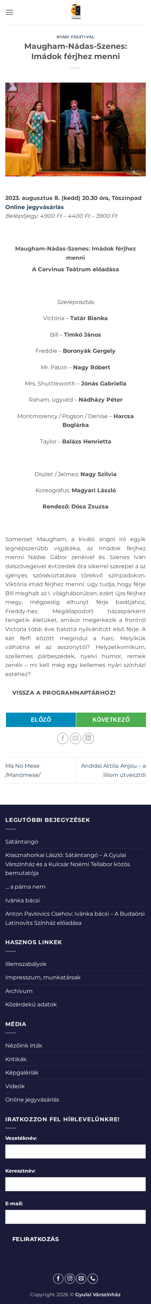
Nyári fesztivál (75, 36)
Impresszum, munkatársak (43, 977)
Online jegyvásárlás (32, 1099)
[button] (9, 12)
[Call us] (92, 1278)
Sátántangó (21, 841)
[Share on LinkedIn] (88, 738)
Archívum (19, 991)
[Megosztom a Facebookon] (62, 738)
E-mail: (14, 1203)
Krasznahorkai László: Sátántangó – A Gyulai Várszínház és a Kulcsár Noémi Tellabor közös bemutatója (67, 864)
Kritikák (16, 1059)
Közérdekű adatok (31, 1004)
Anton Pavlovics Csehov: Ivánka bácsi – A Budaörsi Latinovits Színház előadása (75, 918)
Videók (15, 1086)
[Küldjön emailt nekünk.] (81, 1278)
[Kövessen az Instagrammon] (70, 1278)
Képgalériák (22, 1072)
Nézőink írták (23, 1045)
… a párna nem (25, 886)
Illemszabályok (26, 964)
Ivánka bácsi (22, 900)
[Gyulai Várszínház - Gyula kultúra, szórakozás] (75, 12)
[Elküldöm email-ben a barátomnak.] (75, 738)
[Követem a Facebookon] (58, 1278)
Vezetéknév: (21, 1138)
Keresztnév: (20, 1171)
